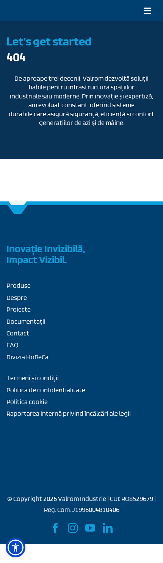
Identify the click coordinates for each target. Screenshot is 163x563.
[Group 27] (18, 229)
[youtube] (90, 528)
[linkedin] (108, 528)
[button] (16, 547)
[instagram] (73, 528)
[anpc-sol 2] (34, 434)
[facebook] (55, 528)
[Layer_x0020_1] (28, 8)
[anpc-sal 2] (99, 434)
